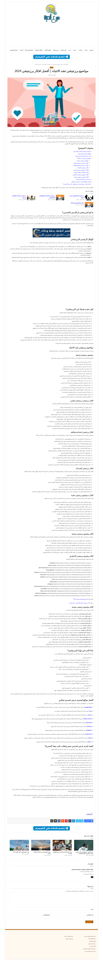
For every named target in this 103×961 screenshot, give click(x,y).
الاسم (92, 909)
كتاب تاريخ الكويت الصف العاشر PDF (21, 852)
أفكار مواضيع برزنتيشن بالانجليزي (80, 174)
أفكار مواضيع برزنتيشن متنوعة (81, 177)
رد (92, 877)
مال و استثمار (64, 50)
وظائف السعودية (38, 50)
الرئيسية (91, 50)
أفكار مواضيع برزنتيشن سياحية (81, 172)
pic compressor (92, 938)
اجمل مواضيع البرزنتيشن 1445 (77, 203)
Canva (90, 715)
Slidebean (89, 730)
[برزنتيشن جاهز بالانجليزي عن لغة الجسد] (89, 197)
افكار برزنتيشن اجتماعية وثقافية (80, 165)
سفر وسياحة (56, 50)
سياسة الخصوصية (14, 50)
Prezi (90, 711)
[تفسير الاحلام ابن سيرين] (51, 232)
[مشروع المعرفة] (51, 13)
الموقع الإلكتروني (46, 914)
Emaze (89, 741)
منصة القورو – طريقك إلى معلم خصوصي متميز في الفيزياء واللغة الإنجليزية (84, 852)
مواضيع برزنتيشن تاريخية (82, 160)
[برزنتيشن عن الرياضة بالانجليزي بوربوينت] (31, 197)
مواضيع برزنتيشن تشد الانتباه (84, 158)
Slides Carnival (87, 718)
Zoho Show (89, 722)
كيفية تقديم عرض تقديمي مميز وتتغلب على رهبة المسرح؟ (77, 184)
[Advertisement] (51, 35)
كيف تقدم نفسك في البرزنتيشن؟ (83, 156)
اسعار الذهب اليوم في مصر (90, 936)
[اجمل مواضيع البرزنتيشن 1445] (89, 205)
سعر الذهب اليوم (92, 943)
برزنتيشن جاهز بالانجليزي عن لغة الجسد (78, 603)
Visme (90, 738)
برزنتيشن (89, 814)
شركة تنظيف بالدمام (68, 936)
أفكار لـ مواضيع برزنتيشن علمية (81, 170)
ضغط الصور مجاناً (29, 50)
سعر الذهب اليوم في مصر (90, 951)
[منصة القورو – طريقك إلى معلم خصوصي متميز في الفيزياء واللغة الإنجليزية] (83, 845)
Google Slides (88, 707)
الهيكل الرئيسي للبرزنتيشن (84, 153)
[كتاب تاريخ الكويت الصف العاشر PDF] (19, 845)
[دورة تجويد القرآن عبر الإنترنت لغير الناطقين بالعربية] (62, 845)
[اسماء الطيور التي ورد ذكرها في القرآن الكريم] (40, 845)
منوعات (80, 50)
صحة (70, 50)
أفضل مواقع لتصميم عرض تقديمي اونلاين (81, 181)
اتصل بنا (21, 50)
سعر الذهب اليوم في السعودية (89, 948)
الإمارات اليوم (93, 946)
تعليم (75, 50)
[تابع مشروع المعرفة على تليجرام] (51, 56)
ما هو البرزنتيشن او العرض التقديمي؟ (82, 151)
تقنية (86, 50)
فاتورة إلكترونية (92, 941)
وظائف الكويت (47, 50)
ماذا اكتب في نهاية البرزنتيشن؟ (83, 179)
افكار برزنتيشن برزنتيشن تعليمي (80, 163)
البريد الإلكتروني (90, 914)
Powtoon (89, 726)
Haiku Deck (88, 734)
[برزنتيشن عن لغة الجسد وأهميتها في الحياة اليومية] (60, 197)
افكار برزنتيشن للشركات (82, 167)
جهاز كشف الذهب (69, 938)
